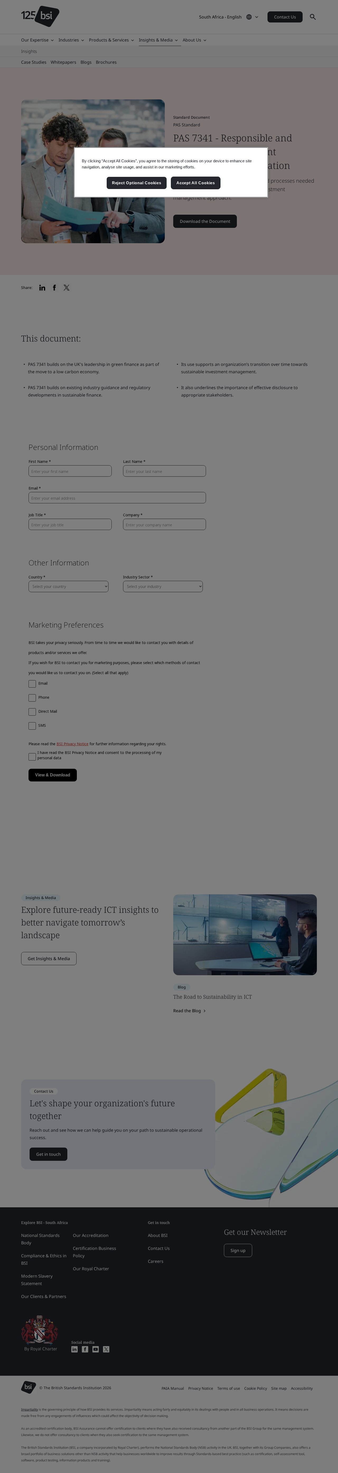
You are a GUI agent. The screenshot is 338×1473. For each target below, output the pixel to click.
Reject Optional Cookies (136, 183)
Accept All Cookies (195, 183)
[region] (171, 172)
